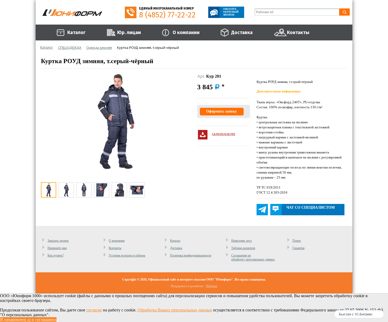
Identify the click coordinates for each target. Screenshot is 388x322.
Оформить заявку (221, 111)
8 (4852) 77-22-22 (167, 15)
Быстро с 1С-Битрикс (356, 314)
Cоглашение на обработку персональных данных (253, 257)
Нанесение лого (241, 240)
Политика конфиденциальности (190, 255)
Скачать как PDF (223, 134)
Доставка (176, 248)
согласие (94, 310)
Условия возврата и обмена (127, 255)
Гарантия (298, 248)
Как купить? (56, 255)
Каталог (175, 240)
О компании (117, 240)
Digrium (211, 286)
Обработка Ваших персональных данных (175, 310)
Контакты (115, 248)
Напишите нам (57, 248)
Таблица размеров (243, 248)
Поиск (296, 240)
